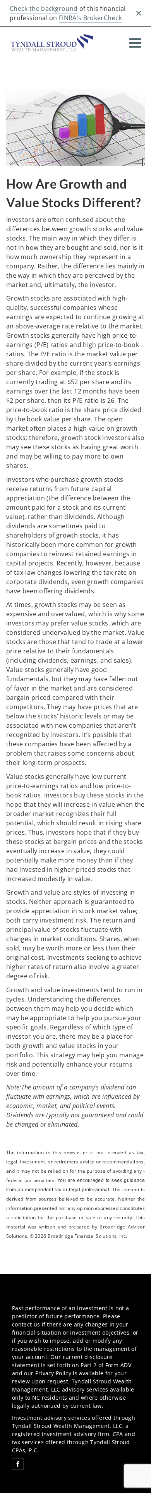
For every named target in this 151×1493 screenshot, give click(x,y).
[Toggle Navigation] (135, 43)
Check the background (43, 8)
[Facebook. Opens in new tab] (18, 1464)
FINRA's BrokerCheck (90, 18)
